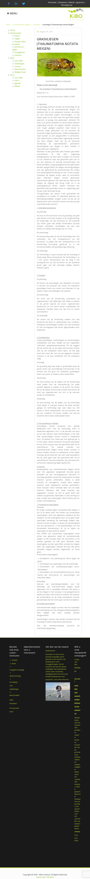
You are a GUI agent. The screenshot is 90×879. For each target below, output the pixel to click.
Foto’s (16, 80)
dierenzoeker (14, 695)
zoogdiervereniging (16, 670)
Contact (17, 66)
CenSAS (14, 660)
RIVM (14, 663)
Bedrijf (71, 2)
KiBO (12, 58)
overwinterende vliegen (22, 25)
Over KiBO (18, 61)
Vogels (17, 38)
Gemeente (62, 2)
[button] (13, 11)
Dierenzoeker (15, 33)
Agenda (17, 83)
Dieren (17, 36)
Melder (17, 86)
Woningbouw (66, 5)
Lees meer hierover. (61, 679)
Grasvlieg (36, 25)
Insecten (17, 55)
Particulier (52, 2)
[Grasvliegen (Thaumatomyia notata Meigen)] (58, 64)
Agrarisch (80, 2)
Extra (12, 75)
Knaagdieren (19, 52)
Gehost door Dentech (45, 877)
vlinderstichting (15, 676)
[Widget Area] (20, 72)
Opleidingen (19, 63)
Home (8, 25)
